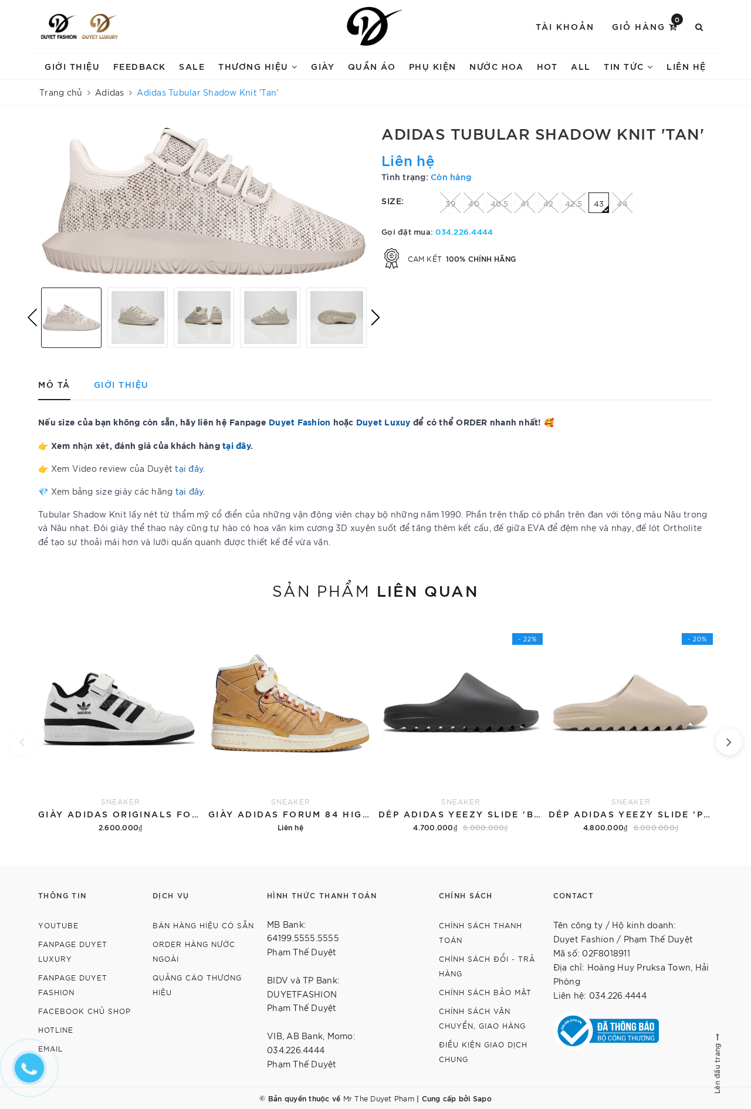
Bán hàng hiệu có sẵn (203, 925)
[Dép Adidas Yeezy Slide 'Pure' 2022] (631, 725)
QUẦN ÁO (372, 66)
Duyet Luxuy (383, 421)
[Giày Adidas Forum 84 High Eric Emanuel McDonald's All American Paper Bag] (290, 725)
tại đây (189, 468)
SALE (192, 66)
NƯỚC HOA (496, 66)
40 (473, 203)
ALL (581, 66)
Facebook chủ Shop (84, 1010)
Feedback (139, 66)
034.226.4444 (464, 231)
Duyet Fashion (299, 421)
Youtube (58, 925)
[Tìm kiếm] (699, 26)
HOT (547, 66)
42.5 (573, 203)
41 (524, 203)
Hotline (55, 1029)
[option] (204, 201)
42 (548, 203)
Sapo (482, 1098)
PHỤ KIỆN (432, 66)
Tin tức (625, 66)
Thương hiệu (255, 66)
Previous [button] (32, 317)
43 (599, 203)
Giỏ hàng (646, 25)
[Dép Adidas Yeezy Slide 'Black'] (460, 725)
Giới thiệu (72, 66)
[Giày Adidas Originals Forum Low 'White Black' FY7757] (120, 725)
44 (622, 203)
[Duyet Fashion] (58, 26)
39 (450, 203)
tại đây (236, 445)
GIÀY (322, 66)
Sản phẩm (375, 590)
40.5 (499, 203)
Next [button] (375, 317)
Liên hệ (686, 66)
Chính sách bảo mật (485, 992)
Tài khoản (565, 26)
